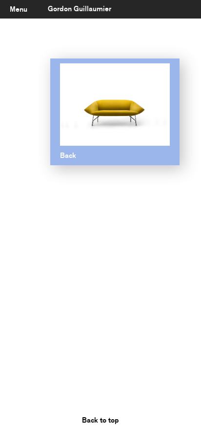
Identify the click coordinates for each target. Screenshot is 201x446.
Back (68, 155)
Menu (18, 9)
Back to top (100, 420)
